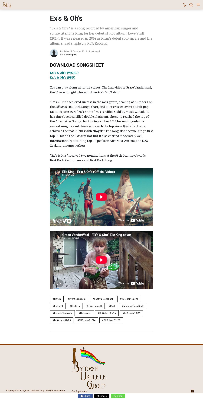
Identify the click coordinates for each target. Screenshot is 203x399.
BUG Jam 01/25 (112, 320)
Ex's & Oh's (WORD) (64, 73)
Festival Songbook (103, 299)
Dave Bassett (95, 306)
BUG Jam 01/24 (87, 320)
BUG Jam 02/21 (130, 299)
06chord (58, 306)
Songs (57, 299)
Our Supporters (79, 391)
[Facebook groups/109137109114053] (192, 390)
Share (86, 396)
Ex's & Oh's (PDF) (62, 77)
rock (112, 306)
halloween (85, 313)
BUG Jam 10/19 (132, 313)
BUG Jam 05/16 (107, 313)
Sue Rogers (69, 54)
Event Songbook (77, 299)
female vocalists (63, 313)
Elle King (75, 306)
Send (119, 396)
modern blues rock (134, 306)
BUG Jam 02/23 (62, 320)
